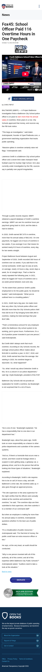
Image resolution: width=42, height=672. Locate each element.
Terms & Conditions (26, 659)
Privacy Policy (12, 659)
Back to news (7, 572)
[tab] (21, 636)
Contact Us (5, 661)
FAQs (4, 659)
